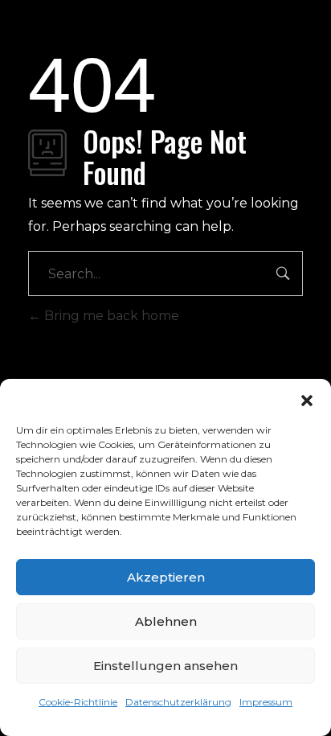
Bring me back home (110, 315)
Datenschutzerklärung (178, 702)
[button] (307, 399)
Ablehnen (166, 621)
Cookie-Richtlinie (78, 702)
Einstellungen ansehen (165, 665)
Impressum (265, 702)
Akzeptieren (166, 577)
